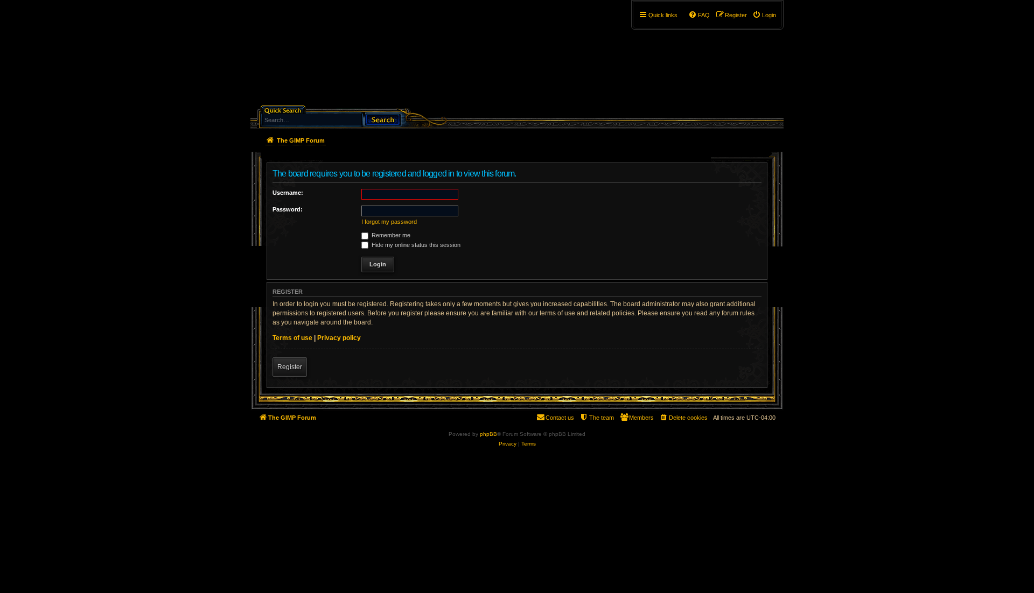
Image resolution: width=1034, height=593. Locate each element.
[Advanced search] (336, 109)
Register (289, 367)
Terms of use (292, 338)
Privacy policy (339, 338)
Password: (288, 209)
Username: (288, 192)
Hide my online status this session (415, 245)
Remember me (390, 235)
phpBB (488, 434)
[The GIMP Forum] (343, 56)
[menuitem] (764, 15)
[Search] (383, 118)
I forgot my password (389, 221)
